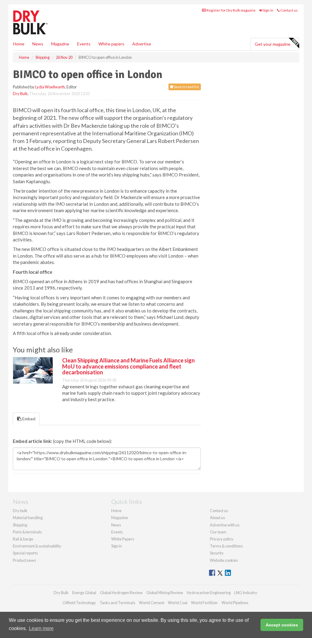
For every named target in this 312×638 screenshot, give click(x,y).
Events (83, 43)
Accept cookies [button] (282, 624)
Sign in (267, 10)
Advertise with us (224, 524)
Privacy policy (221, 538)
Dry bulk (20, 510)
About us (217, 517)
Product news (24, 560)
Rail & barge (23, 538)
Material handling (28, 517)
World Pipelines (235, 602)
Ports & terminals (27, 531)
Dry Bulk (20, 93)
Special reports (25, 553)
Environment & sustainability (37, 546)
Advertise (141, 43)
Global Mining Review (164, 592)
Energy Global (84, 592)
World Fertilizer (204, 602)
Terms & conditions (226, 546)
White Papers (122, 538)
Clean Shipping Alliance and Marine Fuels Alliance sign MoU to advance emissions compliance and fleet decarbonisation (128, 366)
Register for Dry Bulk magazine (231, 10)
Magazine (60, 43)
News (116, 524)
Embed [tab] (28, 418)
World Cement (151, 602)
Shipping (20, 524)
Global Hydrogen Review (121, 592)
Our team (218, 531)
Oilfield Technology (79, 602)
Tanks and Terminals (117, 602)
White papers (111, 43)
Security (217, 553)
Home (18, 43)
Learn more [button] (41, 628)
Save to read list (186, 86)
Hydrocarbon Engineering (209, 592)
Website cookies (224, 560)
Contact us (289, 10)
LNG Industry (245, 592)
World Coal (177, 602)
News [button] (37, 43)
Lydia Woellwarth (50, 86)
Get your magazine (272, 44)
